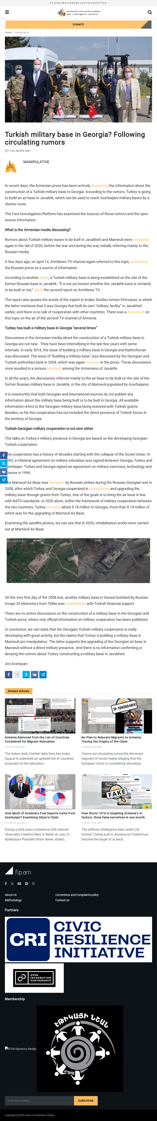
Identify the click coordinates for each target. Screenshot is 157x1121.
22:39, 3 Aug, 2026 (93, 747)
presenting (139, 261)
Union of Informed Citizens (40, 1115)
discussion (136, 312)
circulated (141, 239)
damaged (57, 482)
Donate (78, 24)
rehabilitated (75, 603)
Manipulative (22, 32)
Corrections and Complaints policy (77, 894)
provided (54, 507)
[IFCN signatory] (21, 1048)
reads (38, 290)
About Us (11, 894)
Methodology (13, 900)
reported (93, 362)
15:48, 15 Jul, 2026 (93, 823)
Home (8, 32)
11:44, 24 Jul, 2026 (16, 823)
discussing (99, 185)
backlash (54, 368)
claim (44, 277)
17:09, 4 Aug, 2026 (16, 747)
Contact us (62, 900)
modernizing (99, 488)
